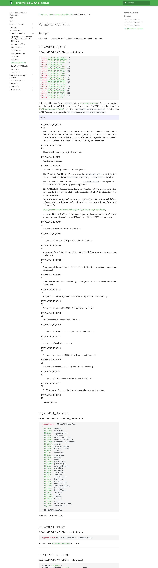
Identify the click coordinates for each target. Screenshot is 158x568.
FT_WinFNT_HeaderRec (89, 103)
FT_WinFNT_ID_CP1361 (56, 71)
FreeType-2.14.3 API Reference (18, 14)
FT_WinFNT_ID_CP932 (56, 67)
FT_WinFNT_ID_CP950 (56, 75)
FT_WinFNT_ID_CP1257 (56, 89)
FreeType (43, 14)
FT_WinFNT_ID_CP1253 (56, 78)
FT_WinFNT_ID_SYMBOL (56, 62)
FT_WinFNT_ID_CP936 (56, 73)
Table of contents (131, 13)
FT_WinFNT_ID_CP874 (56, 93)
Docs (51, 14)
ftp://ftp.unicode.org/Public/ (51, 109)
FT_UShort (48, 428)
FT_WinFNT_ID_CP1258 (56, 82)
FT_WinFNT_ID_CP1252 (56, 58)
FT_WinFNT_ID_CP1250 (56, 95)
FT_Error (56, 565)
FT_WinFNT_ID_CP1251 (56, 91)
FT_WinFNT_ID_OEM (55, 97)
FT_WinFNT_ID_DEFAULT (57, 60)
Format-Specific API (63, 14)
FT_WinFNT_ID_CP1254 (56, 80)
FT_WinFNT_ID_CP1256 (56, 86)
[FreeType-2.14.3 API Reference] (11, 2)
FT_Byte (47, 433)
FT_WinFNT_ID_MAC (55, 64)
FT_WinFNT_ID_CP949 (56, 69)
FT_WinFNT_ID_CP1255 (56, 84)
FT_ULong (48, 431)
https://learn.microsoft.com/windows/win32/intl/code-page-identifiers (74, 209)
